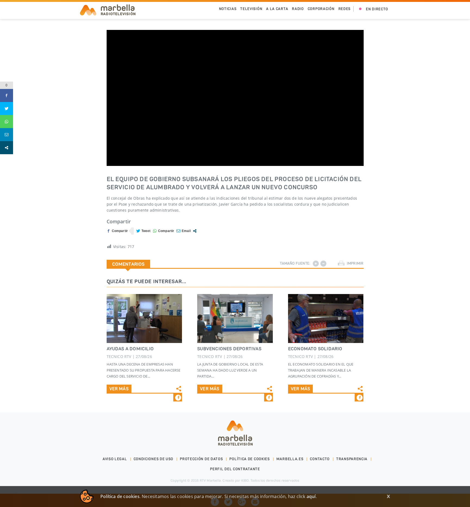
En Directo (377, 9)
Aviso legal (115, 459)
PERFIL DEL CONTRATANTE (235, 469)
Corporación (321, 9)
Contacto (320, 459)
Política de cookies (249, 459)
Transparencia (351, 459)
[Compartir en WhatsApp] (163, 231)
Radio (298, 9)
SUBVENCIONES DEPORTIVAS (229, 349)
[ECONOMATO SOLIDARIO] (326, 318)
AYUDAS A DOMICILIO (130, 349)
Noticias (228, 9)
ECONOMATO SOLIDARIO (315, 349)
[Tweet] (143, 231)
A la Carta (277, 9)
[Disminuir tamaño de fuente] (323, 264)
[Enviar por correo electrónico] (184, 231)
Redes (344, 9)
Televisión (251, 9)
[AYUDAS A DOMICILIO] (144, 318)
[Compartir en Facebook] (117, 231)
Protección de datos (201, 459)
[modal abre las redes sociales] (195, 231)
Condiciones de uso (154, 459)
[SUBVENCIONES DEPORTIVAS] (235, 318)
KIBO (245, 480)
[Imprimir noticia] (341, 263)
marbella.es (290, 459)
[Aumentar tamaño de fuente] (316, 264)
